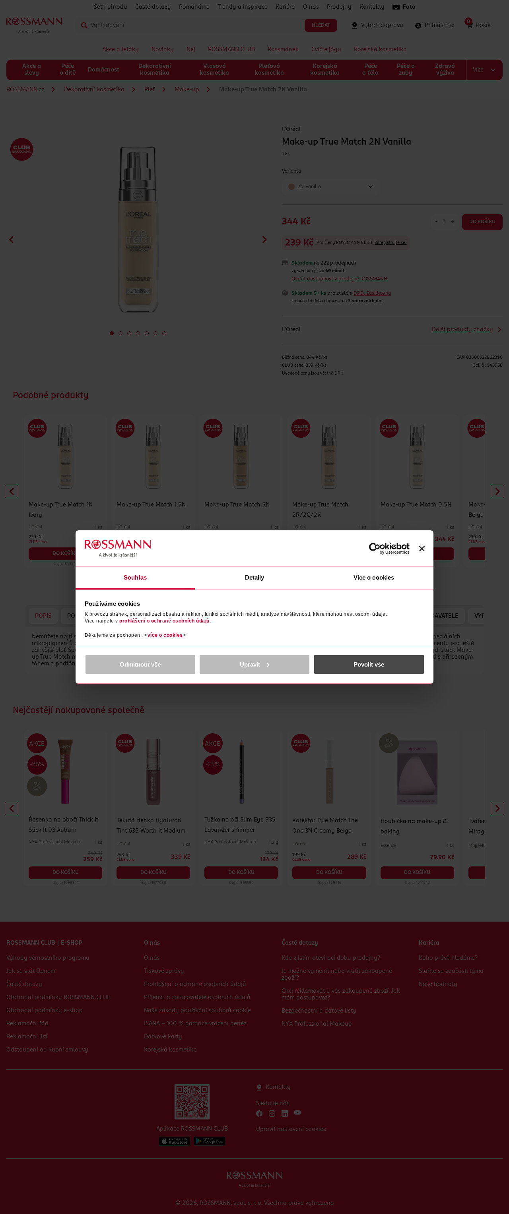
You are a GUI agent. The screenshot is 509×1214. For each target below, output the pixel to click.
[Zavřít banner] (422, 548)
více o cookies (165, 635)
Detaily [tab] (254, 577)
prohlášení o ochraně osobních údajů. (165, 621)
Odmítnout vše (140, 664)
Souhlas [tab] (135, 577)
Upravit (250, 664)
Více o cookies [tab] (374, 577)
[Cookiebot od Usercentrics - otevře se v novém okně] (375, 549)
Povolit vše (369, 664)
